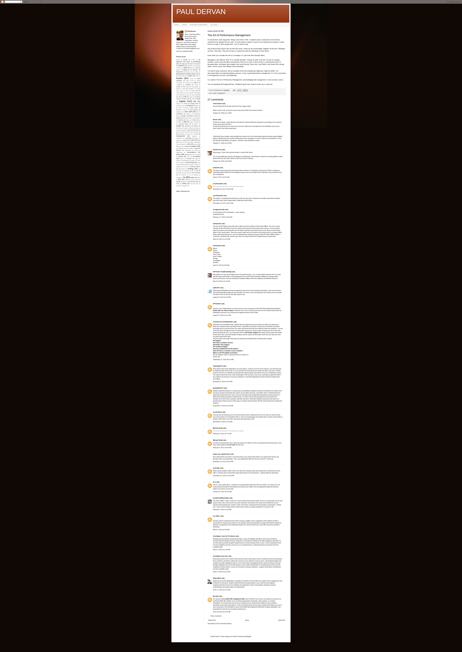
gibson (188, 114)
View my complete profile (184, 51)
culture (191, 97)
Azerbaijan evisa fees (220, 556)
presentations (191, 152)
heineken (181, 120)
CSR (184, 97)
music (191, 142)
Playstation (188, 150)
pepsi (196, 148)
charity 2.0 (179, 86)
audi (197, 67)
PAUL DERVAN (201, 12)
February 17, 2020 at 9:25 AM (222, 217)
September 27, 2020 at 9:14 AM (223, 359)
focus (185, 109)
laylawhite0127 (218, 388)
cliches (178, 88)
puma (193, 154)
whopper (183, 181)
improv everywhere (195, 122)
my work (214, 25)
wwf (192, 183)
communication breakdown (193, 92)
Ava (214, 482)
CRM (179, 97)
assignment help (218, 214)
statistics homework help (236, 373)
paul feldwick (179, 148)
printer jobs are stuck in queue (223, 310)
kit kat (187, 132)
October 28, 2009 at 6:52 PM (222, 161)
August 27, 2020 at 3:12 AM (222, 315)
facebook (190, 105)
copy (192, 95)
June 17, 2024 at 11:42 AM (221, 590)
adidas (188, 61)
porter (196, 150)
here (232, 84)
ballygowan (186, 69)
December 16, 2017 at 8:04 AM (223, 189)
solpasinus (179, 166)
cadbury (195, 82)
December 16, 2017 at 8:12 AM (223, 203)
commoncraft (179, 92)
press (178, 154)
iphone (196, 126)
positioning (179, 152)
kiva (192, 132)
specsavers (182, 168)
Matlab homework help (264, 399)
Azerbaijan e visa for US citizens (224, 536)
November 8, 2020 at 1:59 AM (222, 422)
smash (182, 162)
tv (184, 177)
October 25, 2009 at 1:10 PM (222, 113)
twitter (192, 177)
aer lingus (182, 63)
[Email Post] (233, 90)
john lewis (195, 130)
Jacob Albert (217, 412)
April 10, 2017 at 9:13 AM (221, 177)
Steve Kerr (253, 64)
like (183, 134)
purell (198, 154)
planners (178, 150)
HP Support (217, 341)
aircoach (190, 63)
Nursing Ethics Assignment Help (262, 523)
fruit (197, 111)
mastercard (179, 138)
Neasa (215, 119)
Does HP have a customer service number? (228, 351)
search (193, 160)
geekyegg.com (253, 417)
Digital (182, 101)
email (177, 105)
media (196, 138)
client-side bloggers (188, 88)
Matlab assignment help (253, 391)
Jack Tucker (217, 254)
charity (196, 84)
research (189, 158)
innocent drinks (183, 124)
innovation (195, 124)
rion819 (234, 636)
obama (180, 146)
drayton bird (194, 103)
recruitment (196, 156)
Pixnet (215, 250)
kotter (197, 132)
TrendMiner (217, 260)
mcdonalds (188, 138)
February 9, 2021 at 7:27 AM (222, 434)
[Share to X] (242, 90)
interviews (188, 126)
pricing (187, 154)
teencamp (179, 172)
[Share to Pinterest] (247, 90)
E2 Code (232, 445)
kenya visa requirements (221, 454)
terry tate (186, 172)
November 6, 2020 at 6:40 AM (222, 381)
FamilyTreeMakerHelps (221, 498)
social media (190, 162)
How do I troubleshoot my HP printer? (225, 349)
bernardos (197, 74)
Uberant (215, 262)
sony (186, 166)
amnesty (189, 65)
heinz (187, 120)
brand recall (189, 80)
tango (180, 170)
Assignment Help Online (244, 200)
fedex (197, 105)
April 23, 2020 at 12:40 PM (221, 239)
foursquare (179, 111)
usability (187, 179)
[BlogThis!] (240, 90)
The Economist (195, 172)
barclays (195, 69)
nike (188, 144)
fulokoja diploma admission (269, 473)
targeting (186, 170)
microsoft (186, 140)
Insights (178, 126)
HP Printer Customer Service (223, 343)
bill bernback (182, 76)
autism (178, 69)
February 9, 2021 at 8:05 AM (222, 447)
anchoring (197, 65)
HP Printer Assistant (254, 276)
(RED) (178, 59)
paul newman (189, 148)
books (215, 93)
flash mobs (194, 107)
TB (192, 170)
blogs (190, 76)
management (221, 93)
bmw (197, 76)
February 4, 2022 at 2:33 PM (222, 509)
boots (191, 78)
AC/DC (193, 59)
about (184, 25)
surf (199, 168)
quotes (181, 156)
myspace (197, 142)
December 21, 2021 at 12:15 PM (223, 475)
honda (194, 120)
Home (247, 620)
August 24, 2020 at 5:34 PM (222, 297)
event (183, 105)
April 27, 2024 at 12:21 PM (221, 572)
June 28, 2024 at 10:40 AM (221, 612)
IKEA (185, 122)
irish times (179, 128)
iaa (199, 120)
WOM (177, 183)
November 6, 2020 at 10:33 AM (223, 406)
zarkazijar (216, 468)
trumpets (178, 177)
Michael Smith (218, 428)
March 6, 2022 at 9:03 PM (221, 530)
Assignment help (219, 209)
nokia (195, 144)
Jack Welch (262, 64)
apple (185, 68)
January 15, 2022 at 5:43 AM (222, 491)
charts (187, 86)
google (184, 116)
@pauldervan (185, 191)
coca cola (195, 90)
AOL (179, 67)
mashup (194, 136)
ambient (181, 66)
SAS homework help (268, 377)
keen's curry (179, 132)
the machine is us (184, 175)
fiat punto (179, 107)
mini (192, 140)
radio (188, 156)
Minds (215, 248)
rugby (196, 158)
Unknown (216, 168)
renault (181, 158)
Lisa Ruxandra (218, 184)
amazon (198, 63)
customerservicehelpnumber (223, 322)
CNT (187, 90)
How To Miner (217, 256)
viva (192, 179)
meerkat (178, 140)
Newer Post (212, 620)
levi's (177, 134)
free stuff (188, 112)
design (198, 98)
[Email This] (238, 90)
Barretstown (179, 72)
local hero (190, 134)
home (176, 25)
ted (197, 170)
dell (193, 98)
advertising (196, 62)
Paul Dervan (217, 149)
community (181, 95)
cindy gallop (194, 86)
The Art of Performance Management (229, 80)
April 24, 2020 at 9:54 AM (221, 265)
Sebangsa (216, 252)
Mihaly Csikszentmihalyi (235, 66)
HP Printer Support (251, 332)
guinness (179, 118)
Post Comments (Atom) (223, 623)
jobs (189, 130)
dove (185, 103)
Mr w (186, 142)
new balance (181, 144)
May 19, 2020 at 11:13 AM (221, 281)
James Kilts (274, 64)
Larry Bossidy (244, 64)
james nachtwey (188, 128)
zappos (185, 185)
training (196, 175)
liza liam (215, 596)
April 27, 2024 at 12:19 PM (221, 549)
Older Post (281, 620)
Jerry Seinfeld (182, 130)
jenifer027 (216, 288)
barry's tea (189, 72)
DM (194, 101)
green (196, 116)
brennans (187, 82)
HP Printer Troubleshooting (222, 272)
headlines (197, 118)
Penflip (215, 258)
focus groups (194, 109)
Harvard (186, 118)
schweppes (186, 160)
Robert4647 (217, 578)
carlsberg (188, 84)
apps (191, 67)
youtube (178, 185)
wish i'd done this (193, 181)
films (186, 107)
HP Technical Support (220, 347)
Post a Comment (216, 616)
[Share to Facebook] (244, 90)
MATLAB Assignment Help (235, 599)
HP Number (217, 304)
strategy (191, 169)
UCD (199, 177)
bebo (196, 72)
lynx (197, 134)
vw (177, 181)
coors (187, 95)
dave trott (186, 98)
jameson (198, 128)
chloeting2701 (218, 366)
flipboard (178, 109)
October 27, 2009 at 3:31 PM (222, 143)
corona (198, 95)
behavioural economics (184, 74)
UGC (179, 179)
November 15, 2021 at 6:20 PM (223, 461)
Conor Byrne (217, 103)
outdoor (194, 146)
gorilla (190, 116)
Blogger (248, 636)
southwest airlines (195, 166)
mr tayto (180, 142)
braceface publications (198, 25)
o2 (199, 144)
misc (199, 140)
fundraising (179, 114)
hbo (192, 118)
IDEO (179, 122)
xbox (197, 183)
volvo (197, 179)
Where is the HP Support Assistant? (225, 353)
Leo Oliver (216, 516)
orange (186, 146)
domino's (178, 103)
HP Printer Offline (269, 234)
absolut (185, 59)
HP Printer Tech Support (221, 345)
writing (184, 183)
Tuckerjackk (217, 245)
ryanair (178, 160)
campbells (179, 84)
